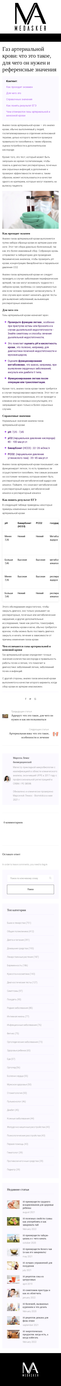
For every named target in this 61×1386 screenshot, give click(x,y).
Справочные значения (19, 99)
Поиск (31, 889)
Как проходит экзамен (19, 87)
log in (44, 864)
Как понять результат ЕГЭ (21, 105)
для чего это (13, 93)
